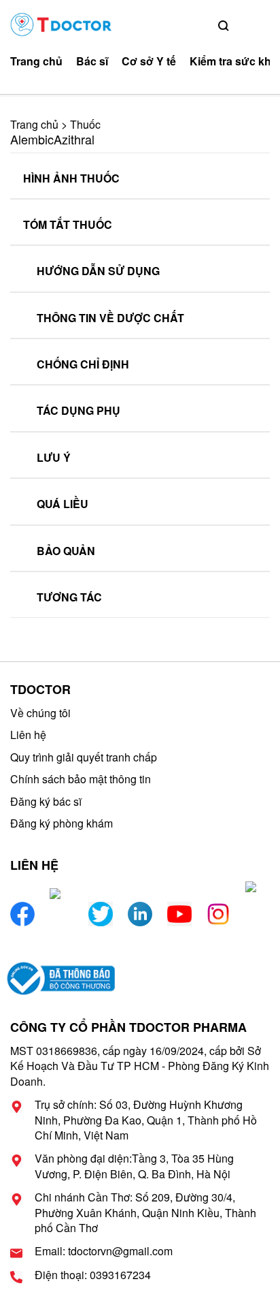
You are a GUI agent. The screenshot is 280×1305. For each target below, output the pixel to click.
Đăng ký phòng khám (61, 823)
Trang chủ (36, 61)
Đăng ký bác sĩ (46, 801)
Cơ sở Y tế (149, 61)
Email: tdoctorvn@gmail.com (104, 1251)
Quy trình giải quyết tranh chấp (83, 757)
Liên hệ (28, 734)
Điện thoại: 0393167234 (93, 1275)
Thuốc (85, 124)
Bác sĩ (92, 61)
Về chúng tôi (40, 713)
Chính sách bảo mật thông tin (80, 779)
